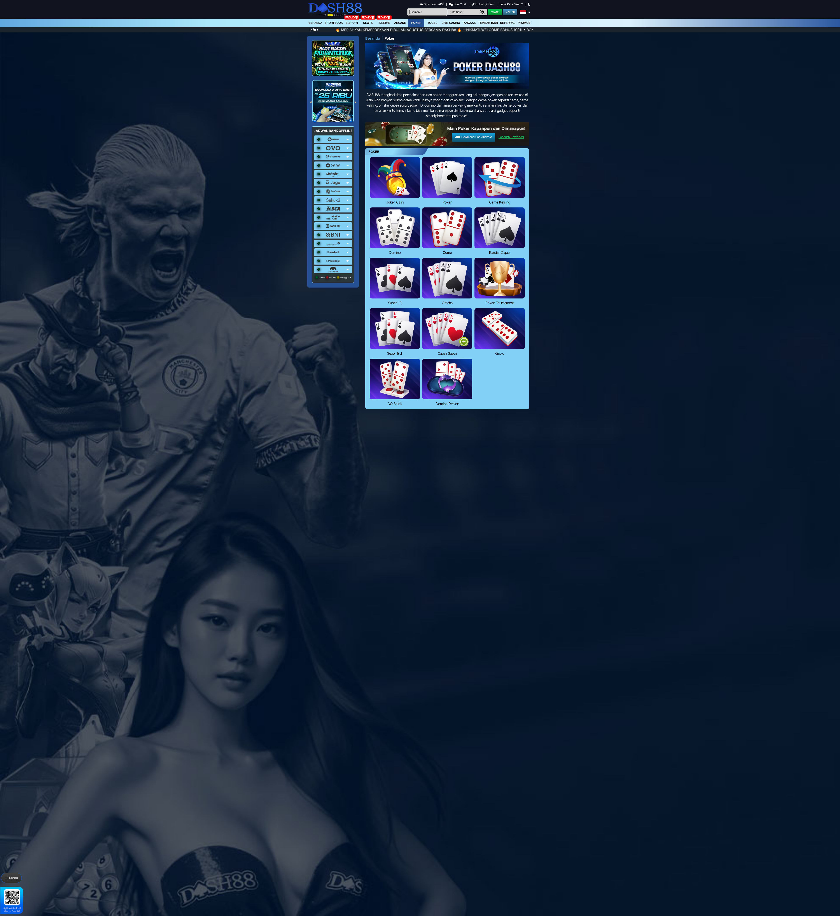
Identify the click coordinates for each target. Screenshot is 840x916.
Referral (507, 23)
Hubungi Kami (484, 4)
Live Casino (451, 23)
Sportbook (334, 23)
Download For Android (476, 137)
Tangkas (469, 23)
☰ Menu (11, 878)
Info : (314, 30)
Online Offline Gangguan (334, 277)
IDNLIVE (384, 23)
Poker (416, 23)
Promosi (524, 23)
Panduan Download (511, 137)
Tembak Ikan (488, 23)
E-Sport (352, 23)
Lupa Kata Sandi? (512, 4)
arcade (400, 23)
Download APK (433, 4)
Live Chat (459, 4)
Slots (368, 23)
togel (432, 23)
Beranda (315, 23)
